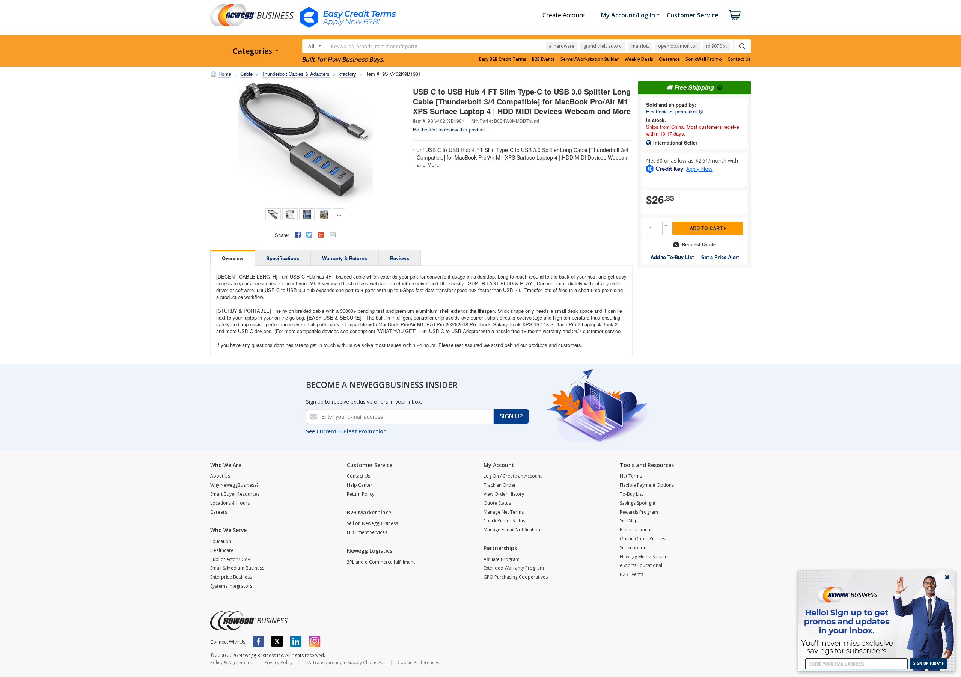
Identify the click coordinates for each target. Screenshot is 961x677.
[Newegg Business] (249, 620)
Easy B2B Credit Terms (502, 59)
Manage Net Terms (504, 512)
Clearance (669, 59)
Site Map (629, 520)
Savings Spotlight (637, 503)
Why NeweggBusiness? (234, 485)
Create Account (563, 15)
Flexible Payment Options (647, 485)
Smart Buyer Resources (234, 494)
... (339, 213)
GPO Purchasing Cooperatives (516, 577)
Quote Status (497, 503)
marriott (640, 46)
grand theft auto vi (602, 46)
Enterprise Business (231, 577)
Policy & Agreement (231, 662)
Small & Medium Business (237, 568)
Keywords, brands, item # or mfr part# (374, 46)
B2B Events (543, 59)
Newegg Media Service (643, 556)
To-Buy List (631, 494)
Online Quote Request (643, 538)
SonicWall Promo (703, 59)
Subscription (633, 547)
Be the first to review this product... (451, 129)
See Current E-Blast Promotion (346, 431)
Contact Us (739, 59)
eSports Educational (641, 565)
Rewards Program (639, 512)
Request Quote (699, 244)
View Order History (504, 494)
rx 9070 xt (716, 46)
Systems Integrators (231, 586)
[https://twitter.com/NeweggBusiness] (277, 641)
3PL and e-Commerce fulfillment (381, 562)
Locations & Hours (230, 503)
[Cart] (734, 15)
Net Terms (631, 476)
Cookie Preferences (418, 662)
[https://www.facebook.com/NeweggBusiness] (258, 641)
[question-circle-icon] (719, 87)
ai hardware (561, 46)
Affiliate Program (502, 559)
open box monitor (677, 46)
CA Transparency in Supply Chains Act (345, 662)
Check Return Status (504, 520)
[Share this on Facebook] (298, 235)
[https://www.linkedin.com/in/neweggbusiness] (295, 641)
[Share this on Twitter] (309, 235)
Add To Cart (707, 228)
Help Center (359, 485)
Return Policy (360, 494)
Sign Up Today (927, 663)
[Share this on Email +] (333, 235)
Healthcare (221, 550)
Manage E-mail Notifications (513, 529)
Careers (218, 512)
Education (220, 541)
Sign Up (511, 416)
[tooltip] (701, 111)
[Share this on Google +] (321, 235)
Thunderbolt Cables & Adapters (296, 73)
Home (224, 73)
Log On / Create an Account (513, 476)
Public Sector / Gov (230, 559)
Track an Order (500, 485)
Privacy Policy (278, 662)
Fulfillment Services (367, 532)
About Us (220, 476)
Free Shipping (694, 87)
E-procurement (636, 529)
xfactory (347, 73)
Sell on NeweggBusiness (372, 523)
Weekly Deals (639, 59)
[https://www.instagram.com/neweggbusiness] (314, 641)
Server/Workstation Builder (589, 59)
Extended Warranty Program (514, 568)
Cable (246, 73)
